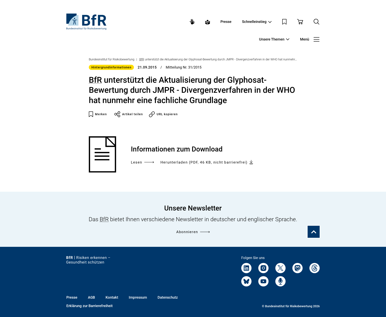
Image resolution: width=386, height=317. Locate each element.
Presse (225, 22)
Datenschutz (168, 297)
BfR (141, 59)
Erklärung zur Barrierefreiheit (89, 306)
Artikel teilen (132, 114)
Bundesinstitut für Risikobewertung (111, 59)
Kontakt (112, 297)
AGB (91, 297)
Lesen (136, 162)
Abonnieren (187, 232)
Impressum (138, 297)
